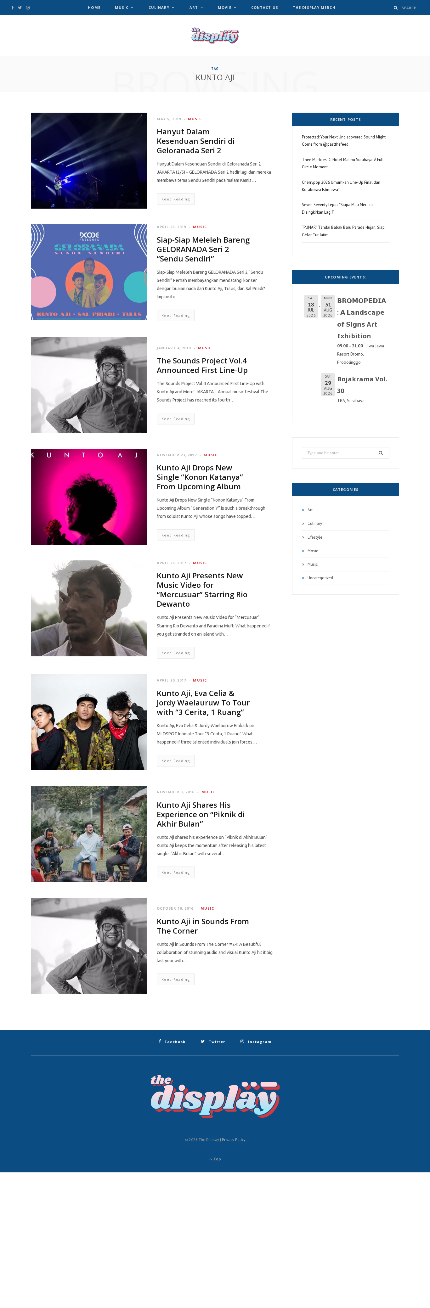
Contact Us (264, 7)
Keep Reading (175, 199)
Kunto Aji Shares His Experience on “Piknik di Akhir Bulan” (201, 814)
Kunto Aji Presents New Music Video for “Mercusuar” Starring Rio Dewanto (202, 589)
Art (194, 7)
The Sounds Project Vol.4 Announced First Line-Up (202, 365)
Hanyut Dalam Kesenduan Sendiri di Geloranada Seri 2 (196, 140)
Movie (224, 7)
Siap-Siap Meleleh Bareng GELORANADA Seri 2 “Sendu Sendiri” (203, 249)
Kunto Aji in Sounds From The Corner (203, 926)
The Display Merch (314, 7)
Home (94, 7)
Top (216, 1159)
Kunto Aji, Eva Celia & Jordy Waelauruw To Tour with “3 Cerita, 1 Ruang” (203, 702)
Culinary (159, 7)
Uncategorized (320, 578)
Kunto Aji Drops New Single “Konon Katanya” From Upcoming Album (200, 476)
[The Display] (215, 36)
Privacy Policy (234, 1139)
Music (122, 7)
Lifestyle (315, 537)
